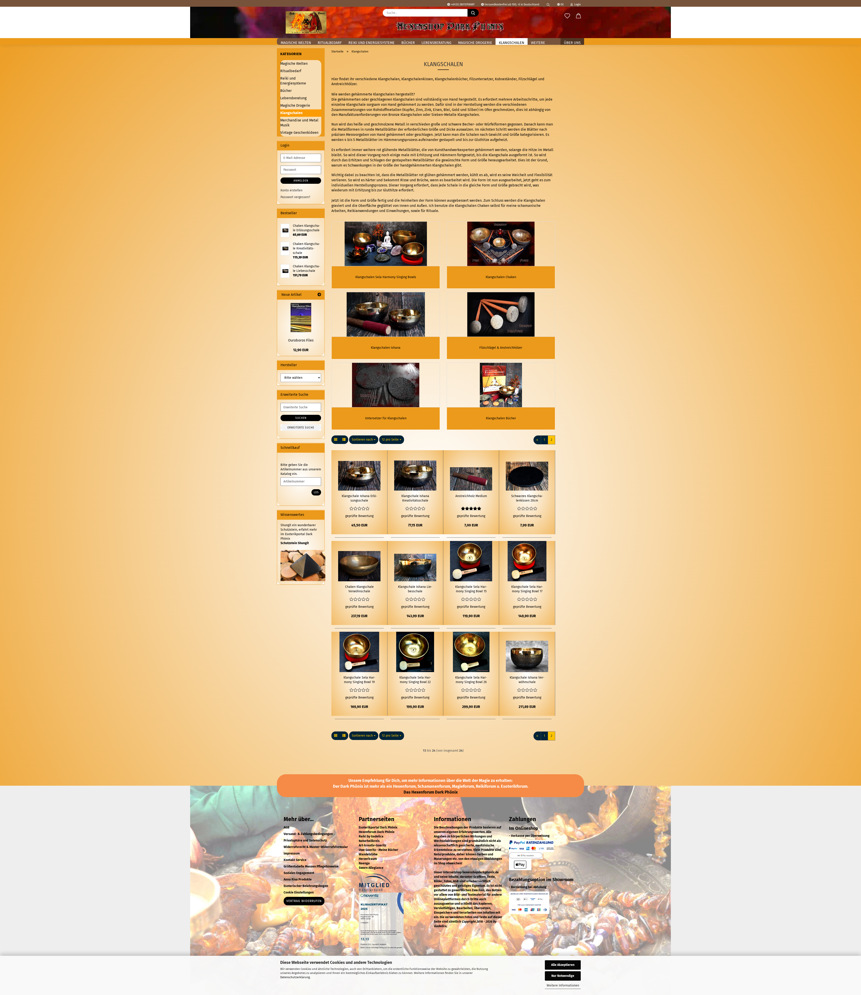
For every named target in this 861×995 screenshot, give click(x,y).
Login (577, 4)
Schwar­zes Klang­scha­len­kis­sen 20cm (527, 498)
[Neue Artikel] (319, 294)
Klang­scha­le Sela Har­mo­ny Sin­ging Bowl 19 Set (359, 680)
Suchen (301, 418)
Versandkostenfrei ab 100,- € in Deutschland (511, 4)
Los (316, 492)
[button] (578, 16)
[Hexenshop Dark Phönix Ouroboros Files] (301, 317)
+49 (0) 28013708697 (462, 4)
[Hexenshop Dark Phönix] (306, 22)
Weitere (538, 43)
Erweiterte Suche (300, 427)
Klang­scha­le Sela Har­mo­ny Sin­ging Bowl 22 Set (415, 680)
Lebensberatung (436, 43)
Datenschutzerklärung (295, 977)
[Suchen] (548, 3)
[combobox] (363, 439)
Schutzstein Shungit (294, 543)
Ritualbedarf (330, 43)
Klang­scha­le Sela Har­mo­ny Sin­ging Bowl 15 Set (471, 589)
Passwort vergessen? (295, 197)
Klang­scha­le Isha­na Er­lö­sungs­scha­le (359, 498)
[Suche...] (473, 13)
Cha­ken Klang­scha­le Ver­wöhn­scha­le (359, 589)
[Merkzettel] (567, 16)
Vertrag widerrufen (304, 901)
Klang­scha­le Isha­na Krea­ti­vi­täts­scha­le (415, 498)
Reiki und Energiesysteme (371, 43)
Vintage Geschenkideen (299, 132)
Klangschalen (511, 43)
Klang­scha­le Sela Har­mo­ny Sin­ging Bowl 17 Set (527, 589)
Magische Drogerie (475, 43)
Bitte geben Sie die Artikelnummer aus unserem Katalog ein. (300, 469)
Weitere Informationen (563, 985)
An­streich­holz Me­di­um (471, 496)
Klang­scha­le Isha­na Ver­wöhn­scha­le (527, 680)
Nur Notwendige (562, 976)
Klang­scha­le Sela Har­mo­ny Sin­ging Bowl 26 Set (471, 680)
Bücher (408, 43)
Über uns (572, 43)
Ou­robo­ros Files (300, 340)
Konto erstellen (291, 190)
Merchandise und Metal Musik (299, 123)
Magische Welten (296, 43)
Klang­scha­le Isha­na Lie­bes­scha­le (415, 589)
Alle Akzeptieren (562, 965)
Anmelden (301, 180)
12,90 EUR (301, 350)
